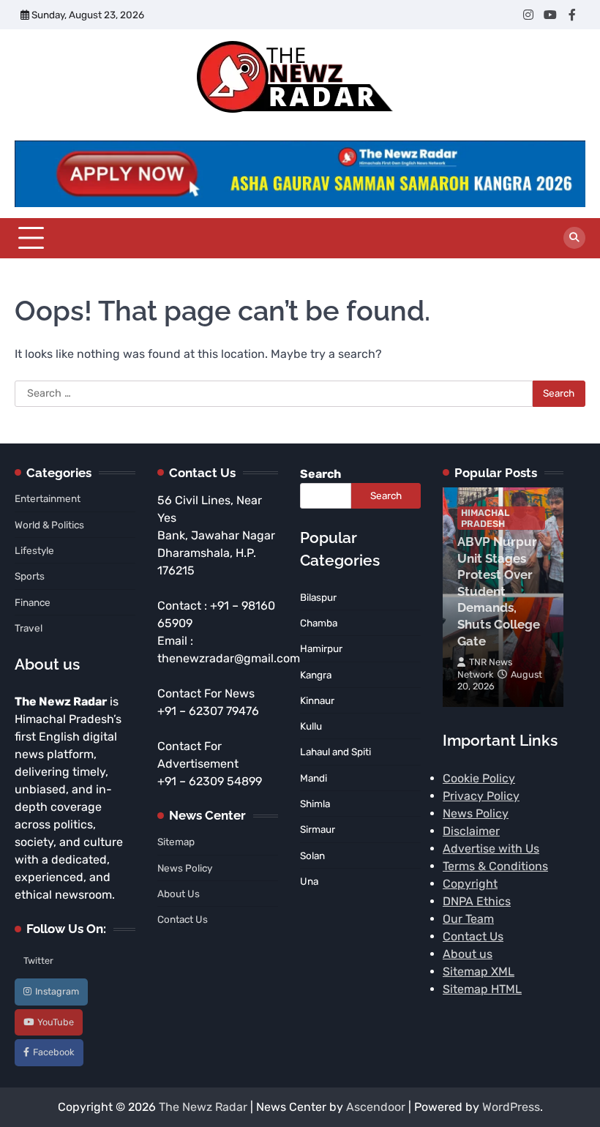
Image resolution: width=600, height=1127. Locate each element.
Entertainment (47, 498)
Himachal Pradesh (485, 518)
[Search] (574, 238)
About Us (178, 893)
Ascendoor (375, 1107)
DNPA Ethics (477, 901)
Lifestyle (34, 550)
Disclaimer (471, 831)
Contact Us (182, 919)
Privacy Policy (481, 796)
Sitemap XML (478, 971)
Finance (32, 602)
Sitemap (176, 841)
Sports (30, 576)
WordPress (511, 1107)
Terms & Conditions (495, 866)
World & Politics (49, 525)
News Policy (184, 868)
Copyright (470, 884)
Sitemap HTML (482, 989)
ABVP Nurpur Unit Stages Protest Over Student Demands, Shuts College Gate (498, 591)
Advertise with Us (491, 848)
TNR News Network (484, 667)
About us (467, 954)
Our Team (468, 919)
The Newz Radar (203, 1107)
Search (320, 474)
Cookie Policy (479, 778)
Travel (28, 628)
